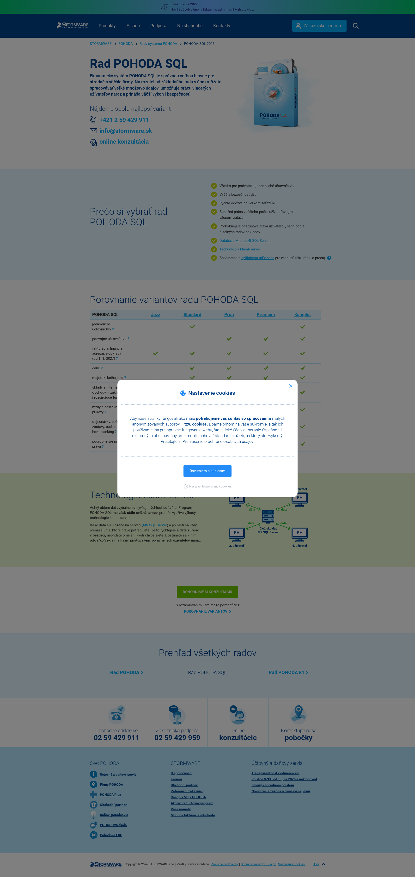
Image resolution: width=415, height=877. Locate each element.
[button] (208, 486)
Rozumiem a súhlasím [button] (207, 471)
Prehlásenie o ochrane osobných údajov (218, 441)
